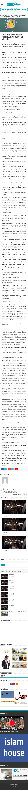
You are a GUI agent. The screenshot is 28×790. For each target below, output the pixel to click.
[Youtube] (14, 684)
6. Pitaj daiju (5, 515)
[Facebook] (11, 684)
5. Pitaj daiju (5, 532)
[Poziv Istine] (14, 4)
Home (2, 15)
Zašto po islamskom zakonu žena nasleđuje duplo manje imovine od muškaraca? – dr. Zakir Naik (10, 490)
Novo (2, 571)
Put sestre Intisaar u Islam (19, 494)
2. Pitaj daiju (11, 599)
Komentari (14, 571)
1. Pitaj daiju (11, 605)
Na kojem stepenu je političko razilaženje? (18, 611)
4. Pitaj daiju (5, 550)
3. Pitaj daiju (11, 593)
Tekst (6, 15)
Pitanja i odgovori (11, 15)
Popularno (8, 571)
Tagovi (19, 571)
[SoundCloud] (17, 684)
